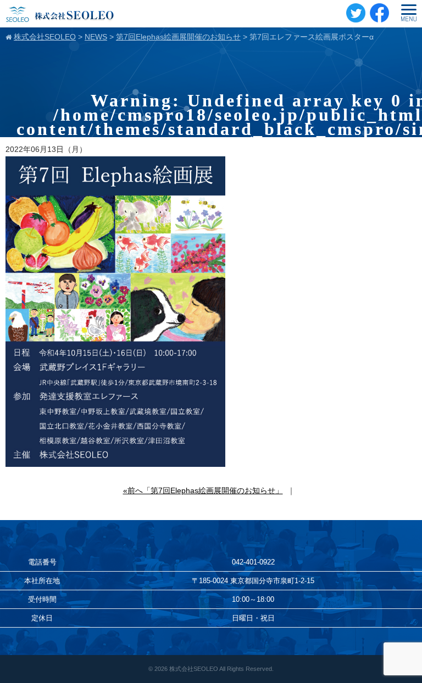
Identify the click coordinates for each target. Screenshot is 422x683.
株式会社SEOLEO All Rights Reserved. (221, 668)
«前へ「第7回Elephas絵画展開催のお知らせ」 (203, 490)
